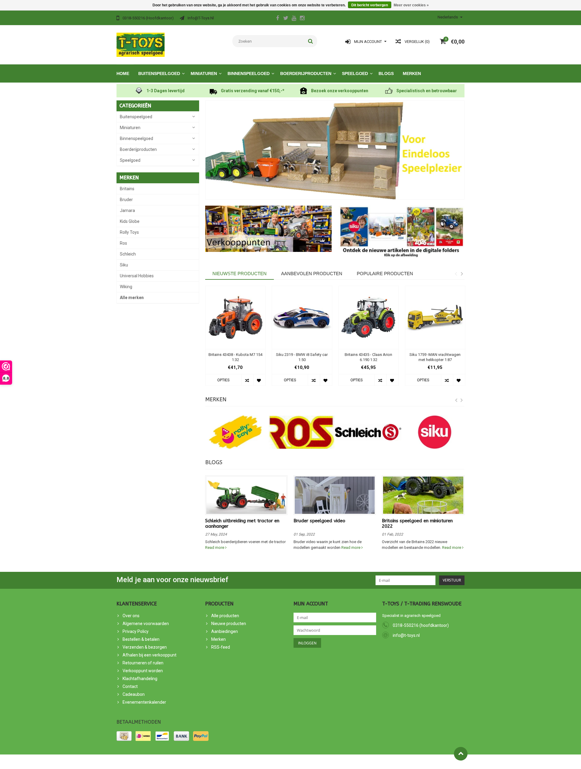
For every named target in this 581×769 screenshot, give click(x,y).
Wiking (126, 286)
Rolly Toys (129, 232)
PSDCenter (184, 762)
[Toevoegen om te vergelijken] (247, 380)
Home (123, 73)
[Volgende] (461, 400)
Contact (130, 686)
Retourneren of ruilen (143, 662)
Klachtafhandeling (140, 678)
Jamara (127, 210)
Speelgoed (355, 73)
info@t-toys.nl (406, 635)
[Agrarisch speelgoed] (141, 44)
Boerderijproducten (305, 73)
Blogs (386, 73)
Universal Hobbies (137, 275)
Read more (215, 547)
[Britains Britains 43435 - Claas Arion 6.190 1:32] (369, 317)
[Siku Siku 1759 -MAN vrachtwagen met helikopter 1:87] (435, 317)
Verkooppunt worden (143, 670)
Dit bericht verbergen (369, 5)
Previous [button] (455, 274)
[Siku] (434, 432)
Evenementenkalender (144, 702)
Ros (123, 243)
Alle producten (225, 615)
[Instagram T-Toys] (302, 18)
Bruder (126, 199)
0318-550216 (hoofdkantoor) (421, 625)
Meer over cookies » (411, 5)
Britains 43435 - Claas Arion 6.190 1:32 (368, 357)
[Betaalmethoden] (124, 736)
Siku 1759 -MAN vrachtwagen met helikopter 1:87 (435, 357)
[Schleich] (368, 432)
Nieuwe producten (228, 623)
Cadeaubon (134, 694)
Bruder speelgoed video (319, 520)
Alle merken (132, 297)
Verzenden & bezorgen (145, 647)
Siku (124, 264)
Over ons (131, 615)
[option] (235, 339)
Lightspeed (225, 762)
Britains (127, 188)
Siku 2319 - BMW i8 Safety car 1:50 (302, 357)
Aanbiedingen (224, 631)
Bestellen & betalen (141, 639)
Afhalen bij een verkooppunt (149, 655)
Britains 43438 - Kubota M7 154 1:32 (235, 357)
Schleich (128, 254)
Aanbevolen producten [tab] (311, 273)
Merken (412, 73)
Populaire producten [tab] (385, 273)
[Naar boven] (461, 754)
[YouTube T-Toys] (293, 18)
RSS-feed (220, 647)
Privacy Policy (136, 631)
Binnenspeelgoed (249, 73)
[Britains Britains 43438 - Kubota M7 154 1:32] (235, 317)
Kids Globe (130, 221)
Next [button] (461, 274)
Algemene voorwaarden (146, 623)
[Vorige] (456, 400)
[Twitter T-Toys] (285, 18)
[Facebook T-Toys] (277, 18)
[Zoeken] (310, 41)
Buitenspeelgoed (159, 73)
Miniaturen (204, 73)
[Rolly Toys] (235, 432)
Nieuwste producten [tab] (239, 273)
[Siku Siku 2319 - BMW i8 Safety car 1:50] (302, 317)
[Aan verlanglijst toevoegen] (259, 380)
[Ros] (301, 432)
